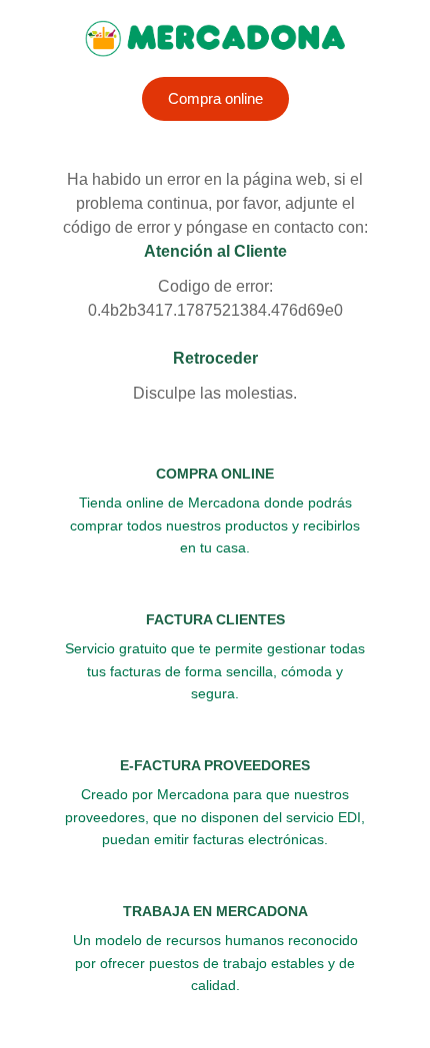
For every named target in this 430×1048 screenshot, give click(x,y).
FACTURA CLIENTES (215, 619)
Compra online (215, 98)
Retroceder (215, 358)
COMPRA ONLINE (215, 474)
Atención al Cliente (215, 251)
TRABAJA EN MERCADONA (215, 911)
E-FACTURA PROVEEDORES (215, 765)
